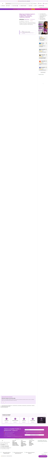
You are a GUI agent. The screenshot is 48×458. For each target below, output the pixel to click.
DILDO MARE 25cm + (9, 405)
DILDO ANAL (5, 405)
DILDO (3, 405)
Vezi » (3, 402)
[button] (35, 3)
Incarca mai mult (43, 72)
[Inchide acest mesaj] (46, 454)
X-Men (28, 21)
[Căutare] (32, 3)
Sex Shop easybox (8, 406)
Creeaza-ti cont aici (9, 436)
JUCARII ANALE (20, 405)
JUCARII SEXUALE (24, 405)
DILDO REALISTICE (15, 405)
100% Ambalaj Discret (42, 19)
